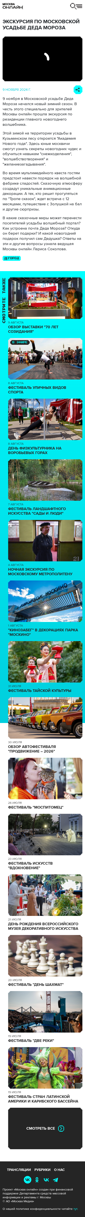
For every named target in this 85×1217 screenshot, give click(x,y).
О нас (59, 1170)
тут (75, 1209)
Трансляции (19, 1170)
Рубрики (42, 1170)
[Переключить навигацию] (76, 6)
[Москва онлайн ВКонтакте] (28, 1180)
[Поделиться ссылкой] (78, 89)
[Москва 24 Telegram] (56, 1180)
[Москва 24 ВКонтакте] (47, 1180)
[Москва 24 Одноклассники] (37, 1180)
